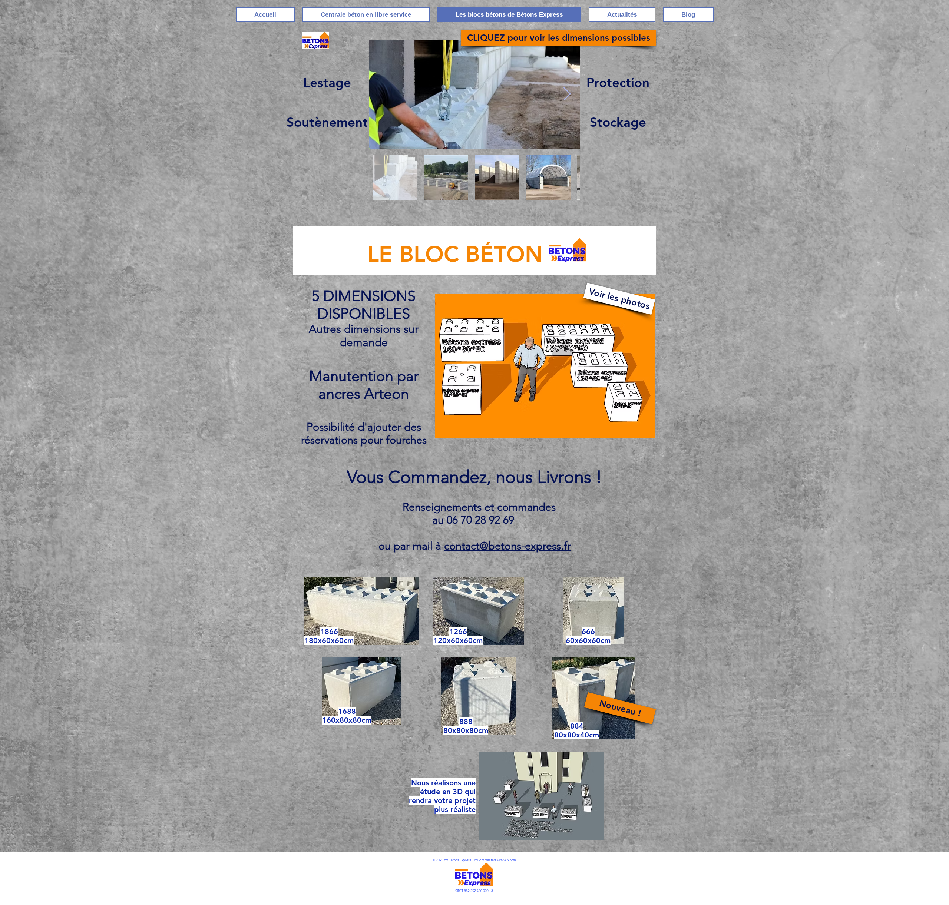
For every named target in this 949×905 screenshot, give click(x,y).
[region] (545, 368)
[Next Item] (567, 94)
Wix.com (509, 860)
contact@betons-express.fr (507, 545)
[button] (620, 708)
